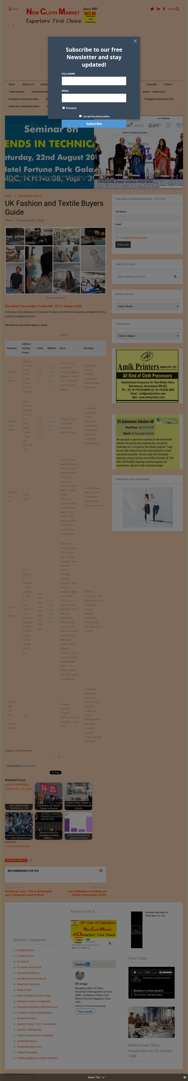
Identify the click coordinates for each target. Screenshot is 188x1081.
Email (65, 90)
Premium (71, 108)
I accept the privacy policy (96, 116)
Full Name (68, 73)
